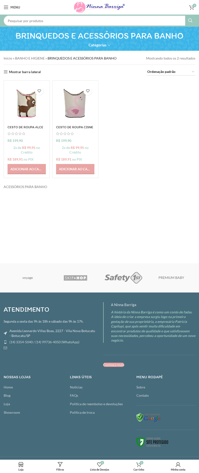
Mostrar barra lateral (25, 72)
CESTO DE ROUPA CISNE (74, 127)
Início (8, 58)
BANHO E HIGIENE (30, 58)
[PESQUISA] (190, 21)
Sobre (140, 387)
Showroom (12, 412)
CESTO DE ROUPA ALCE (25, 127)
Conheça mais (113, 365)
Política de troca (82, 412)
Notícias (76, 387)
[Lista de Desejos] (39, 91)
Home (8, 387)
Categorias (98, 45)
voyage (27, 277)
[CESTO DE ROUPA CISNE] (75, 103)
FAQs (74, 395)
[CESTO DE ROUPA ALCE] (27, 103)
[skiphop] (76, 278)
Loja (7, 404)
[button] (27, 169)
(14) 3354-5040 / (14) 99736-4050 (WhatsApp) (44, 342)
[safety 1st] (123, 278)
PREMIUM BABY (171, 277)
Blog (7, 395)
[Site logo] (99, 7)
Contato (142, 395)
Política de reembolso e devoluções (96, 404)
